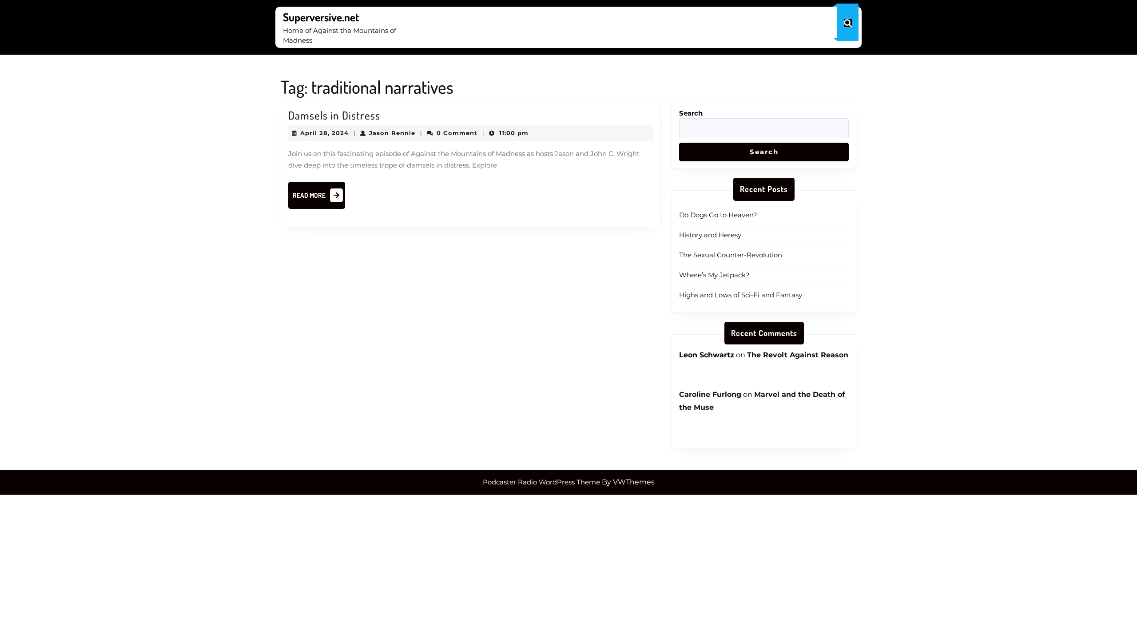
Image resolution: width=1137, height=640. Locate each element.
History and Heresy (710, 235)
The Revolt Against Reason (797, 355)
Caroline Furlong (710, 394)
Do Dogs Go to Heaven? (718, 215)
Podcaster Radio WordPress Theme (541, 482)
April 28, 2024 (324, 132)
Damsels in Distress (334, 115)
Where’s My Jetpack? (714, 275)
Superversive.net (321, 17)
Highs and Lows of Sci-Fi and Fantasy (740, 295)
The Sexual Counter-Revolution (730, 255)
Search (691, 113)
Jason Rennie (392, 132)
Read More (319, 197)
